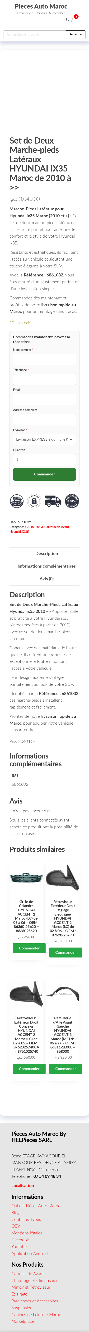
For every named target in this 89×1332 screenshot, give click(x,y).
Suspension (22, 1308)
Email (16, 390)
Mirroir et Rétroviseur (30, 1287)
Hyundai (15, 531)
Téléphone (21, 370)
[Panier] (73, 20)
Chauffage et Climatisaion (35, 1280)
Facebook (20, 1240)
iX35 (25, 531)
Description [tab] (46, 554)
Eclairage (19, 1294)
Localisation (22, 1185)
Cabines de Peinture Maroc (36, 1315)
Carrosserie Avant (56, 527)
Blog (15, 1212)
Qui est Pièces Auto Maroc (35, 1206)
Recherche (76, 34)
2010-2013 (35, 527)
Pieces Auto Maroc (41, 7)
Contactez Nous (26, 1219)
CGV (15, 1226)
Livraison (20, 430)
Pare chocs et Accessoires (34, 1301)
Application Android (29, 1253)
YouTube (19, 1247)
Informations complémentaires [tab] (47, 566)
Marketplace (22, 1321)
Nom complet (23, 350)
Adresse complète (25, 410)
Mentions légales (26, 1233)
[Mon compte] (67, 20)
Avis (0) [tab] (47, 579)
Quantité (19, 450)
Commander (29, 948)
